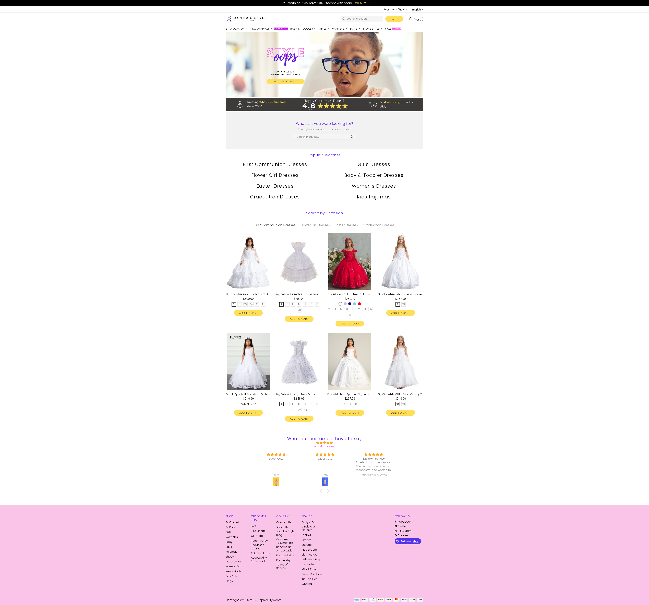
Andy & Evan (310, 522)
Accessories (233, 561)
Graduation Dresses (275, 196)
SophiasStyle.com (247, 19)
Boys (229, 547)
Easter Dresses (275, 186)
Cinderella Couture (308, 528)
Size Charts (258, 531)
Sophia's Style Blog (285, 533)
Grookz (306, 540)
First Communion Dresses (275, 164)
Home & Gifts (234, 566)
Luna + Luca (309, 564)
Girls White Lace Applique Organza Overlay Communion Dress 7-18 (350, 394)
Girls (228, 532)
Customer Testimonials (284, 541)
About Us (282, 527)
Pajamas (231, 551)
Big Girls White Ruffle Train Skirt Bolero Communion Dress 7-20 (299, 294)
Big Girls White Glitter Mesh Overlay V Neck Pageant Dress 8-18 (400, 394)
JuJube (307, 545)
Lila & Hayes (309, 554)
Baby (229, 542)
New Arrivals (233, 571)
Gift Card (257, 536)
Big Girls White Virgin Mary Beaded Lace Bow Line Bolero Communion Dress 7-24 (299, 394)
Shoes (230, 556)
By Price (231, 527)
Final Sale (232, 576)
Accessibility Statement (259, 559)
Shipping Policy (261, 553)
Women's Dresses (374, 186)
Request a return (257, 546)
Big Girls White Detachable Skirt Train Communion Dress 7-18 (248, 294)
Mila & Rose (309, 569)
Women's (232, 537)
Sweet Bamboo (312, 574)
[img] (324, 443)
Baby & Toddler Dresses (374, 175)
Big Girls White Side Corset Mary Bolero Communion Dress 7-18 (400, 294)
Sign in (402, 9)
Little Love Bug (311, 559)
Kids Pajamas (374, 196)
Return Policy (259, 541)
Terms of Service (282, 566)
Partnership (283, 560)
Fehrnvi (306, 535)
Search (394, 19)
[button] (322, 491)
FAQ (253, 526)
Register (389, 9)
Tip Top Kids (309, 579)
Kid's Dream (309, 549)
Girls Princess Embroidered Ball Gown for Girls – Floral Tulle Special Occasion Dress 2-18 (350, 294)
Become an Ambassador (284, 548)
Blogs (229, 581)
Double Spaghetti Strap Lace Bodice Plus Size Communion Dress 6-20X (248, 394)
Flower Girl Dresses (275, 175)
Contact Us (283, 522)
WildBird (307, 584)
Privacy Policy (285, 555)
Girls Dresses (374, 164)
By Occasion (234, 522)
